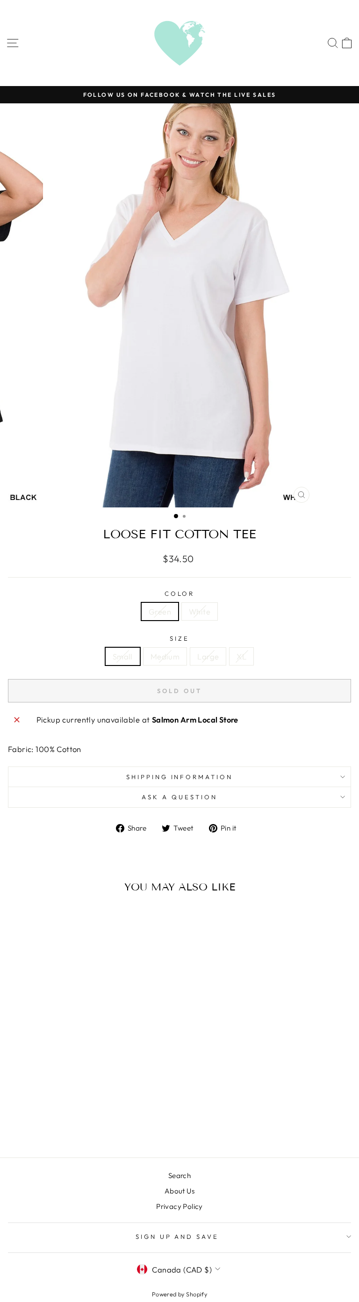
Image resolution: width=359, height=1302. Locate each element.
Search (179, 1175)
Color (180, 593)
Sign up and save (177, 1236)
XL (241, 656)
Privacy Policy (179, 1206)
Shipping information (179, 777)
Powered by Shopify (179, 1294)
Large (208, 656)
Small (123, 656)
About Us (179, 1190)
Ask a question (179, 797)
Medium (165, 656)
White (199, 611)
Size (179, 638)
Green (160, 611)
